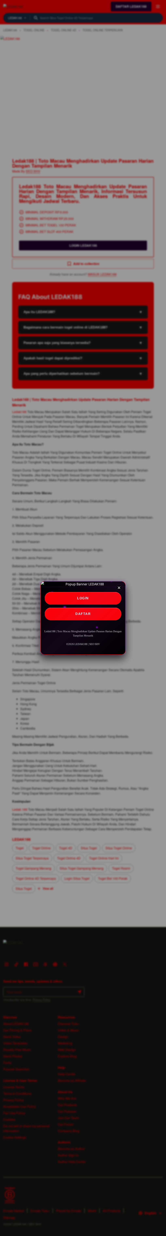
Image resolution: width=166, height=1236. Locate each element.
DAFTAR (83, 614)
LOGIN (83, 598)
